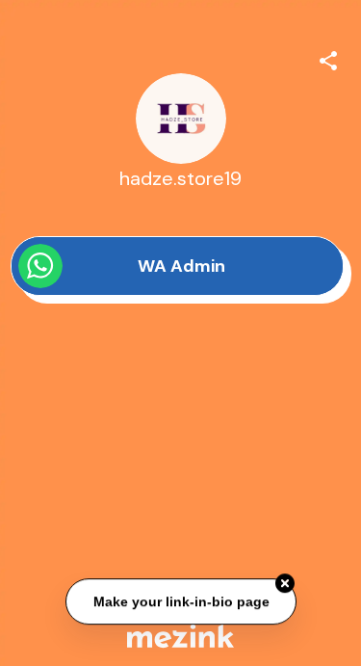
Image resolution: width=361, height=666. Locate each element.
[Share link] (328, 57)
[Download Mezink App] (180, 635)
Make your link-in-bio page (180, 601)
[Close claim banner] (285, 583)
